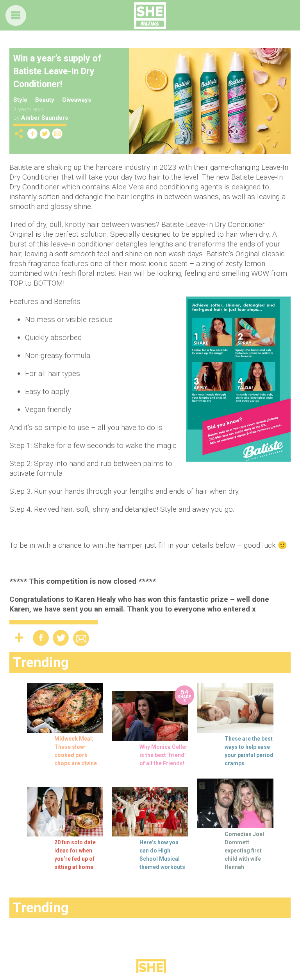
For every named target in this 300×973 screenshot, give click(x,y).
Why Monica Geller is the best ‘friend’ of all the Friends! (163, 755)
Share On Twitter (44, 133)
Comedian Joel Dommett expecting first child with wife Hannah (244, 850)
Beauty (44, 99)
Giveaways (76, 99)
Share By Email (57, 133)
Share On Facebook (32, 133)
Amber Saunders (44, 117)
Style (20, 99)
